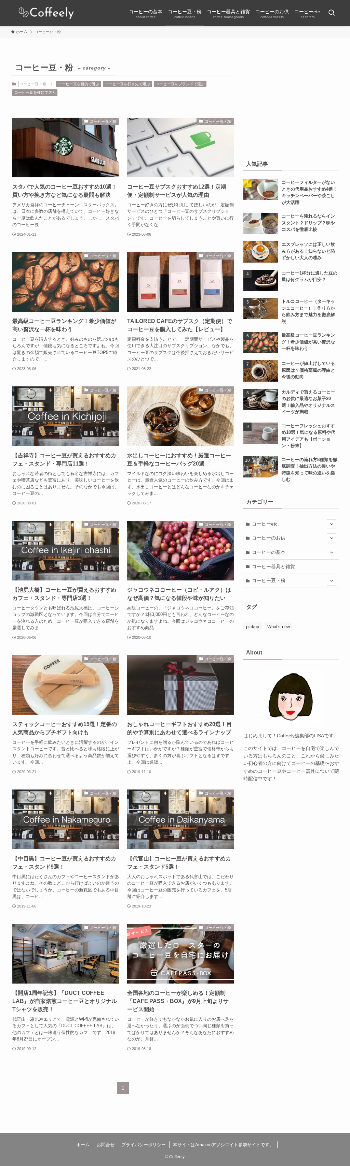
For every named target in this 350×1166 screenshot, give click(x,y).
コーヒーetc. (265, 524)
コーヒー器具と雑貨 (273, 566)
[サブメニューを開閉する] (331, 524)
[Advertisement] (291, 102)
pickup (252, 626)
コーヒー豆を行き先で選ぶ (127, 84)
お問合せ (106, 1144)
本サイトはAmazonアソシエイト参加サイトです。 (223, 1144)
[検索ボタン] (331, 13)
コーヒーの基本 (268, 552)
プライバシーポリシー (143, 1144)
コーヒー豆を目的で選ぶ (78, 84)
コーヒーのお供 (268, 538)
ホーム (83, 1144)
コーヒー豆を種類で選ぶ (35, 92)
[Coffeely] (46, 13)
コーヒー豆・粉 (268, 580)
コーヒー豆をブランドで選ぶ (180, 84)
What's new (278, 626)
